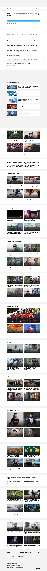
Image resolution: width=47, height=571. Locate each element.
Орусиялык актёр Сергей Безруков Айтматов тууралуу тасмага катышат (31, 438)
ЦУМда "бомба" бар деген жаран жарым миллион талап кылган (31, 254)
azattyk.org (13, 55)
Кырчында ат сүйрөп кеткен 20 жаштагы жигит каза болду (31, 286)
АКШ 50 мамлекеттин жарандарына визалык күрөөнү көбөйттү (31, 334)
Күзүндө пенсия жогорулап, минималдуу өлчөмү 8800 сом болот (31, 166)
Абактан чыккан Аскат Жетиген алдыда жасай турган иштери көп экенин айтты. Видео (14, 186)
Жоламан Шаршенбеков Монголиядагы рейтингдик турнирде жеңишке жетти (31, 389)
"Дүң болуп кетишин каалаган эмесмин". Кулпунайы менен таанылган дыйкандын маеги (32, 354)
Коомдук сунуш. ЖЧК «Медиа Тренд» (12, 562)
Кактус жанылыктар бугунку (32, 59)
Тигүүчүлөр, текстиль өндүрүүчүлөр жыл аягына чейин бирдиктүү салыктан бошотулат (14, 199)
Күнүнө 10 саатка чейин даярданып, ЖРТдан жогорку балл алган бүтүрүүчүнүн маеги (30, 368)
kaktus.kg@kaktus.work (14, 556)
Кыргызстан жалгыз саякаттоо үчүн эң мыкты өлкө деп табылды (31, 482)
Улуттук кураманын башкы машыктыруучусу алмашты (12, 402)
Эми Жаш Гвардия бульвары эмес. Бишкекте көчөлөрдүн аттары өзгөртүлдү (14, 141)
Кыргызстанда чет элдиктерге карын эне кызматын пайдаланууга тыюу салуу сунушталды (14, 482)
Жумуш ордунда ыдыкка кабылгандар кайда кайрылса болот (31, 199)
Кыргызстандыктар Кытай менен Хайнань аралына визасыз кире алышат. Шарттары (15, 166)
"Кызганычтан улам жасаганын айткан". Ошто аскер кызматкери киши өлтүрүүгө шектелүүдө (14, 254)
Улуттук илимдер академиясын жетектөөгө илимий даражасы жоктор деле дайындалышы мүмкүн (31, 514)
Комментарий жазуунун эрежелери (12, 563)
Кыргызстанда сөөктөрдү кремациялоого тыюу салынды (14, 220)
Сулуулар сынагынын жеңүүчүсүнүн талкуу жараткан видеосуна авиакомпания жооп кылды (20, 424)
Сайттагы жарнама (9, 555)
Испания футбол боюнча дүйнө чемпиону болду (19, 321)
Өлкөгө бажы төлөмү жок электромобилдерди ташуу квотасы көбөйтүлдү (22, 478)
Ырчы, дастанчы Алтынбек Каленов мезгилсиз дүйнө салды (13, 438)
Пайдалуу (19, 565)
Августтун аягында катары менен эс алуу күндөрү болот (31, 163)
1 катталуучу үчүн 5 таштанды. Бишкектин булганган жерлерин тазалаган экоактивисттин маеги (13, 368)
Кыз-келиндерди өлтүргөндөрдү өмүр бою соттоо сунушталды (32, 546)
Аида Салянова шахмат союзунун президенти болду (30, 402)
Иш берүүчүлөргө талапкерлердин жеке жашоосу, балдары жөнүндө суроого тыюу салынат (32, 532)
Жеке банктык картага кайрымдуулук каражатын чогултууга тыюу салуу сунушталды (14, 514)
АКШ (9, 59)
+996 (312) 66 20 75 (20, 556)
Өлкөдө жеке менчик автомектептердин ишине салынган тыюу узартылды (31, 186)
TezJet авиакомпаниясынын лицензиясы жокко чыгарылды (31, 233)
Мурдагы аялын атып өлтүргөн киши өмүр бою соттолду (32, 298)
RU (39, 552)
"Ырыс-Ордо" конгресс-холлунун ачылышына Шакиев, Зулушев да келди (14, 153)
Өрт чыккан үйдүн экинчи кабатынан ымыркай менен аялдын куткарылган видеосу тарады (14, 267)
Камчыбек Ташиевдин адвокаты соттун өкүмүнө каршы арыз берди (14, 546)
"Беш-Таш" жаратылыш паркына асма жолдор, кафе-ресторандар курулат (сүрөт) (15, 500)
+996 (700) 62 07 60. (27, 63)
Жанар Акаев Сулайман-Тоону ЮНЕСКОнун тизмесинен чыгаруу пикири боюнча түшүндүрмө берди (32, 154)
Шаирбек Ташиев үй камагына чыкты (14, 531)
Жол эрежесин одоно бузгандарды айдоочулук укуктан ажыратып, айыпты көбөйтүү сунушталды (31, 500)
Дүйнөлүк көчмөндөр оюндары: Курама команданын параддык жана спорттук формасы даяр (14, 389)
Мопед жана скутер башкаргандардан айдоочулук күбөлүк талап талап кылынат (15, 469)
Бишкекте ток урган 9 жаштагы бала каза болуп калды (14, 286)
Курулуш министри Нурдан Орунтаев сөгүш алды (31, 141)
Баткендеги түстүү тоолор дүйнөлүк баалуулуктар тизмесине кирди (13, 456)
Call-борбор (15, 565)
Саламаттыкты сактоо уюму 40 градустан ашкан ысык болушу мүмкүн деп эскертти (15, 334)
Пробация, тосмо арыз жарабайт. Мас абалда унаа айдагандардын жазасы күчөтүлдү (31, 469)
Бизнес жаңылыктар (13, 82)
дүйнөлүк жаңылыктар (15, 59)
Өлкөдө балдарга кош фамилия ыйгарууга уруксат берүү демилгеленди (32, 220)
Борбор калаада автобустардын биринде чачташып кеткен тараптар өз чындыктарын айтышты (31, 267)
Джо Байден (24, 59)
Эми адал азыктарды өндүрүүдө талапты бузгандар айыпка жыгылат (31, 456)
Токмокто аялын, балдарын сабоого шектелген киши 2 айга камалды (13, 298)
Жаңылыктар (8, 565)
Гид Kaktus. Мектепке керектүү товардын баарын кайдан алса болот (14, 163)
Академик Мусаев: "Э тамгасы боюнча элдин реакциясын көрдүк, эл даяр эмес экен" (14, 354)
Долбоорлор (12, 565)
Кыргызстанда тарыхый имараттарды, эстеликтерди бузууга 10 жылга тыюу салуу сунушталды (14, 233)
